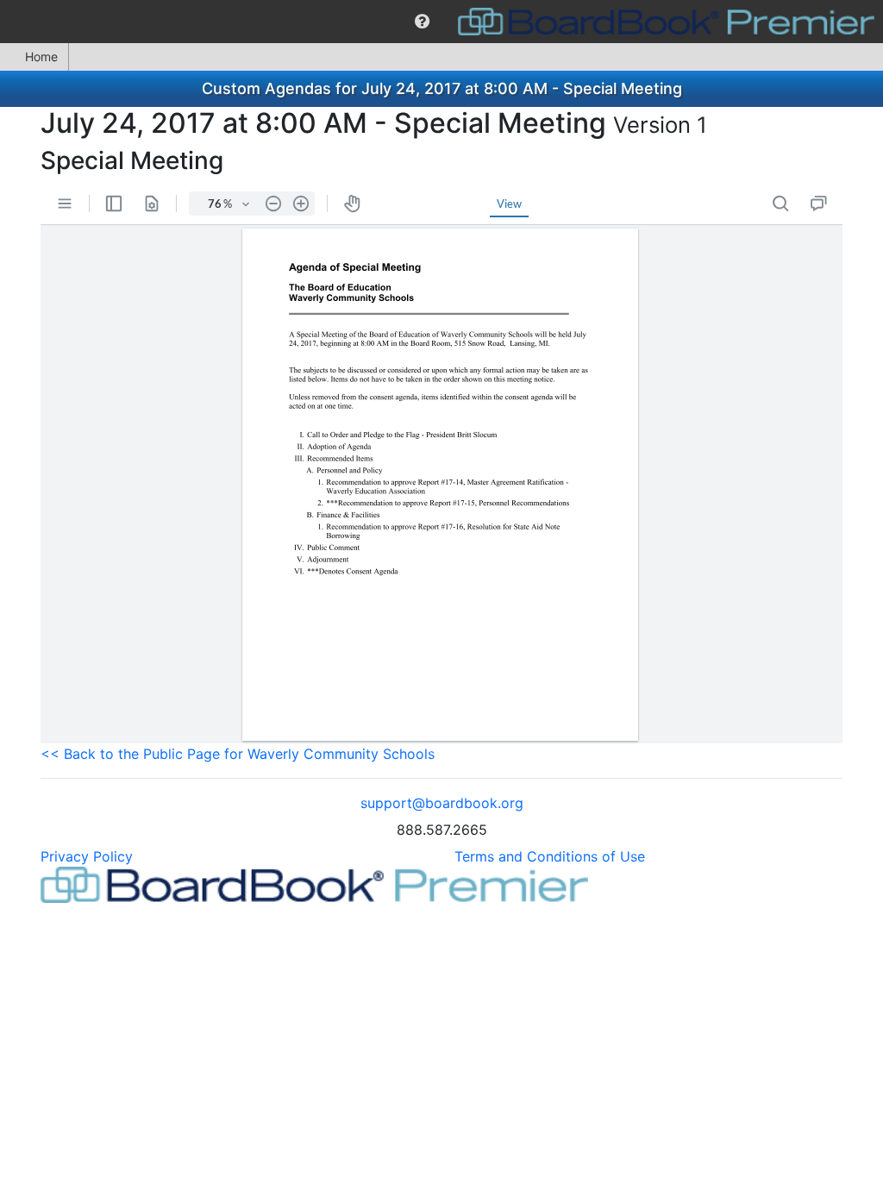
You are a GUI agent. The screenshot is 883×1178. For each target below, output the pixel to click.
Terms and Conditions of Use (549, 856)
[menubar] (441, 21)
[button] (422, 21)
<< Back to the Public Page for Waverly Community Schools (238, 753)
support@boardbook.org (441, 802)
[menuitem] (422, 21)
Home (41, 56)
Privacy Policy (87, 856)
